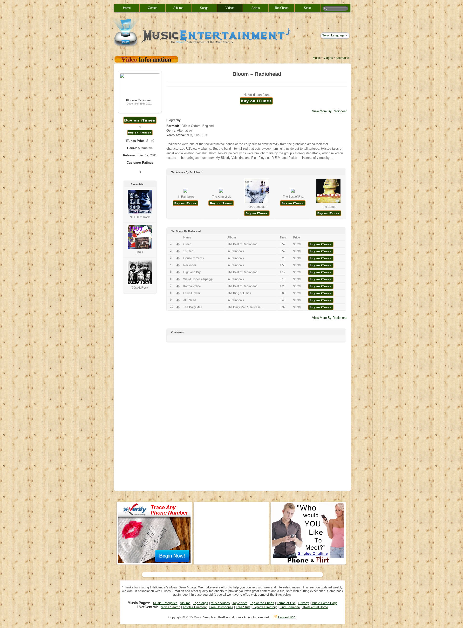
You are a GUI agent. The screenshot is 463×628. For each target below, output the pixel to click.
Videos (229, 8)
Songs (204, 8)
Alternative (343, 58)
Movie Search (170, 607)
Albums (178, 8)
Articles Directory (195, 607)
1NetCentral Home (315, 607)
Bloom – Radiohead (139, 100)
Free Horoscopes (221, 607)
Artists (256, 8)
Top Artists (239, 603)
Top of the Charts (262, 603)
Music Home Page (324, 603)
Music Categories (165, 603)
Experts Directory (264, 607)
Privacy (303, 603)
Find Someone (289, 607)
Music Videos (220, 603)
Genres (152, 8)
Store (307, 8)
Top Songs (200, 603)
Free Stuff (243, 607)
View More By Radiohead (329, 111)
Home (127, 8)
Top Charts (282, 8)
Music (316, 58)
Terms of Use (286, 603)
